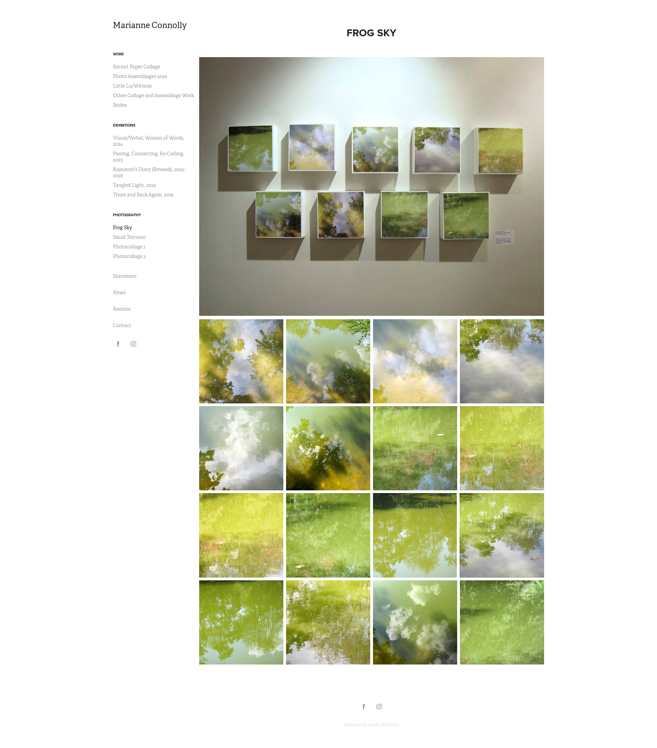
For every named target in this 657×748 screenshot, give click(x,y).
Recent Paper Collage (136, 67)
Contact (122, 325)
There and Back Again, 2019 (143, 195)
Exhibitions (124, 125)
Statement (125, 276)
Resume (122, 309)
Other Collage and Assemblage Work (153, 95)
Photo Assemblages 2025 (140, 76)
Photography (127, 215)
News (119, 292)
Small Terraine (129, 237)
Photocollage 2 (129, 256)
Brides (120, 105)
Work (118, 54)
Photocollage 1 (129, 247)
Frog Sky (122, 227)
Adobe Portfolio (383, 724)
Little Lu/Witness (132, 86)
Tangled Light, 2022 (134, 185)
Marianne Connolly (150, 25)
